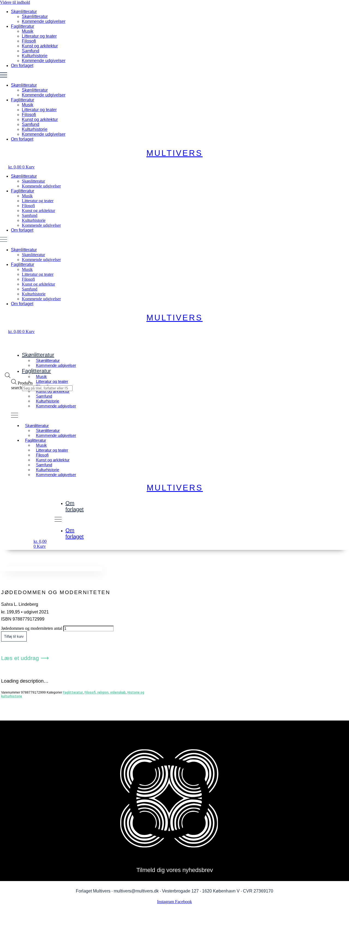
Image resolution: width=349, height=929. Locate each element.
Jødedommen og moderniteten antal (31, 628)
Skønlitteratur (24, 11)
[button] (174, 75)
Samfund (30, 51)
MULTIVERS (174, 153)
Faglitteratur (22, 26)
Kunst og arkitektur (40, 46)
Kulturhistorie (34, 55)
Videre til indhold (15, 2)
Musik (27, 31)
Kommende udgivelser (43, 21)
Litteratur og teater (39, 36)
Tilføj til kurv (14, 636)
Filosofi (29, 41)
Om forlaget (22, 65)
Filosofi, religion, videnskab (105, 692)
